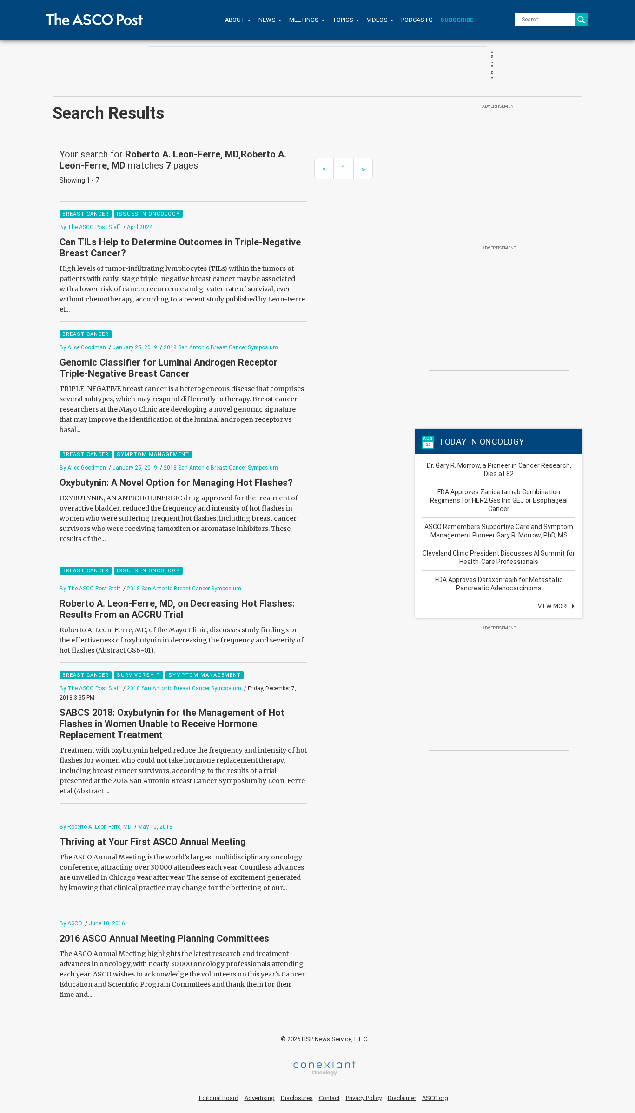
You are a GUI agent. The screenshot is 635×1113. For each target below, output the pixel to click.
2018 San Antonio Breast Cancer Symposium (221, 347)
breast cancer (85, 214)
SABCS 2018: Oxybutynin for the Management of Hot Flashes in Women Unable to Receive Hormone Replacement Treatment (172, 723)
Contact (329, 1097)
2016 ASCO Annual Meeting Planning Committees (164, 938)
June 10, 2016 (107, 923)
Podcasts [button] (417, 19)
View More (554, 605)
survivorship (138, 675)
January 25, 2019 (134, 347)
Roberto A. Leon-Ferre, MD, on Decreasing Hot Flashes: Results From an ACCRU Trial (177, 609)
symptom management (153, 455)
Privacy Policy (364, 1097)
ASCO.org (435, 1097)
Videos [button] (378, 19)
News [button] (267, 19)
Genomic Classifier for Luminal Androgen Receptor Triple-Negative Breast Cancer (169, 368)
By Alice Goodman (83, 347)
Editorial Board (218, 1097)
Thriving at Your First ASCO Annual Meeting (153, 841)
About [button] (235, 19)
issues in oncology (148, 214)
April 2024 (139, 227)
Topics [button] (343, 19)
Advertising (260, 1097)
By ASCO (71, 923)
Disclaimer (402, 1097)
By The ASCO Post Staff (90, 227)
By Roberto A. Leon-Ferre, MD (96, 827)
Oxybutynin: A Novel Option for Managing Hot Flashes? (176, 482)
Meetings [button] (304, 19)
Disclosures (297, 1097)
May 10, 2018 (155, 827)
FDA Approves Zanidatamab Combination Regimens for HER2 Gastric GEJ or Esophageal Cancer (499, 500)
